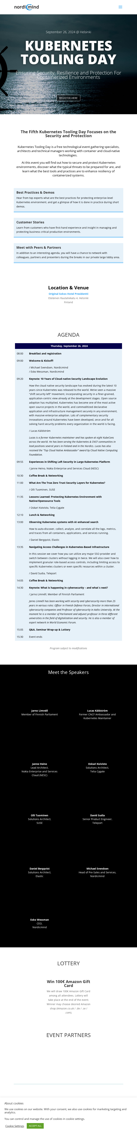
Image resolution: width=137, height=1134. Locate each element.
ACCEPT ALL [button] (35, 1125)
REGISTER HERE (68, 98)
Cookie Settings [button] (14, 1126)
